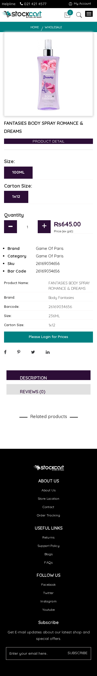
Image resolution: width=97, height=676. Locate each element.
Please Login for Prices (48, 336)
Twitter (48, 593)
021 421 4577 (34, 3)
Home (34, 27)
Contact (48, 507)
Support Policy (48, 546)
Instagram (48, 601)
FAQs (48, 562)
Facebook (48, 584)
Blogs (48, 554)
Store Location (48, 498)
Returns (48, 537)
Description (33, 377)
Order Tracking (48, 515)
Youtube (48, 610)
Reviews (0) (32, 391)
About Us (48, 490)
